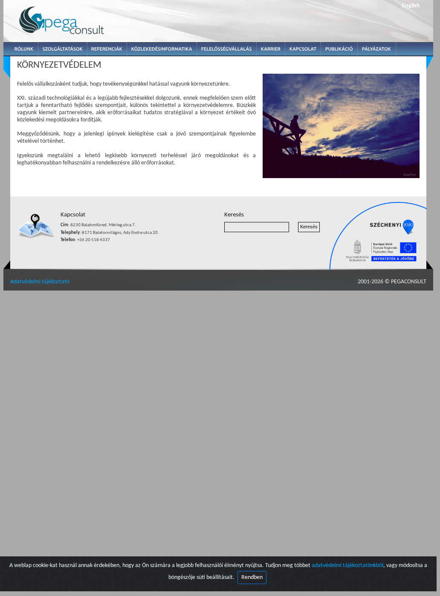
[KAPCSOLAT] (303, 49)
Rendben (252, 577)
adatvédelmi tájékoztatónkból (347, 565)
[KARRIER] (271, 49)
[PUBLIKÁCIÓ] (339, 49)
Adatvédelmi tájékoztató (39, 282)
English (411, 6)
